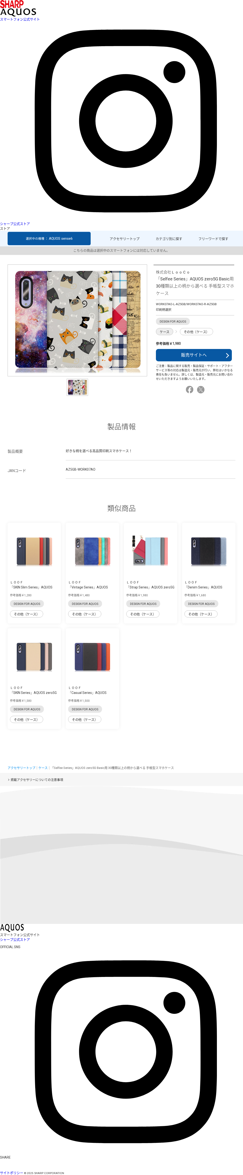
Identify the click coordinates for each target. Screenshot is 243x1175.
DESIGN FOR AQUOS (27, 604)
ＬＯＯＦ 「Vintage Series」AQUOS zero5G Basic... (88, 587)
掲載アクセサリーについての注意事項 (37, 780)
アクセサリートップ (125, 239)
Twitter (201, 390)
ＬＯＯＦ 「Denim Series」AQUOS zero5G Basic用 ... (203, 587)
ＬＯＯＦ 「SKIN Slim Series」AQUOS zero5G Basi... (31, 587)
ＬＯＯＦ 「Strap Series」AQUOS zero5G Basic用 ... (150, 587)
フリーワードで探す (213, 239)
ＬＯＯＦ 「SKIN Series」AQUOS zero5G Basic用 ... (33, 693)
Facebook (190, 390)
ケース (164, 332)
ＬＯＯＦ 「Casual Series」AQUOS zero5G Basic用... (87, 693)
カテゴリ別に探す (169, 239)
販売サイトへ (194, 355)
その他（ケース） (196, 332)
